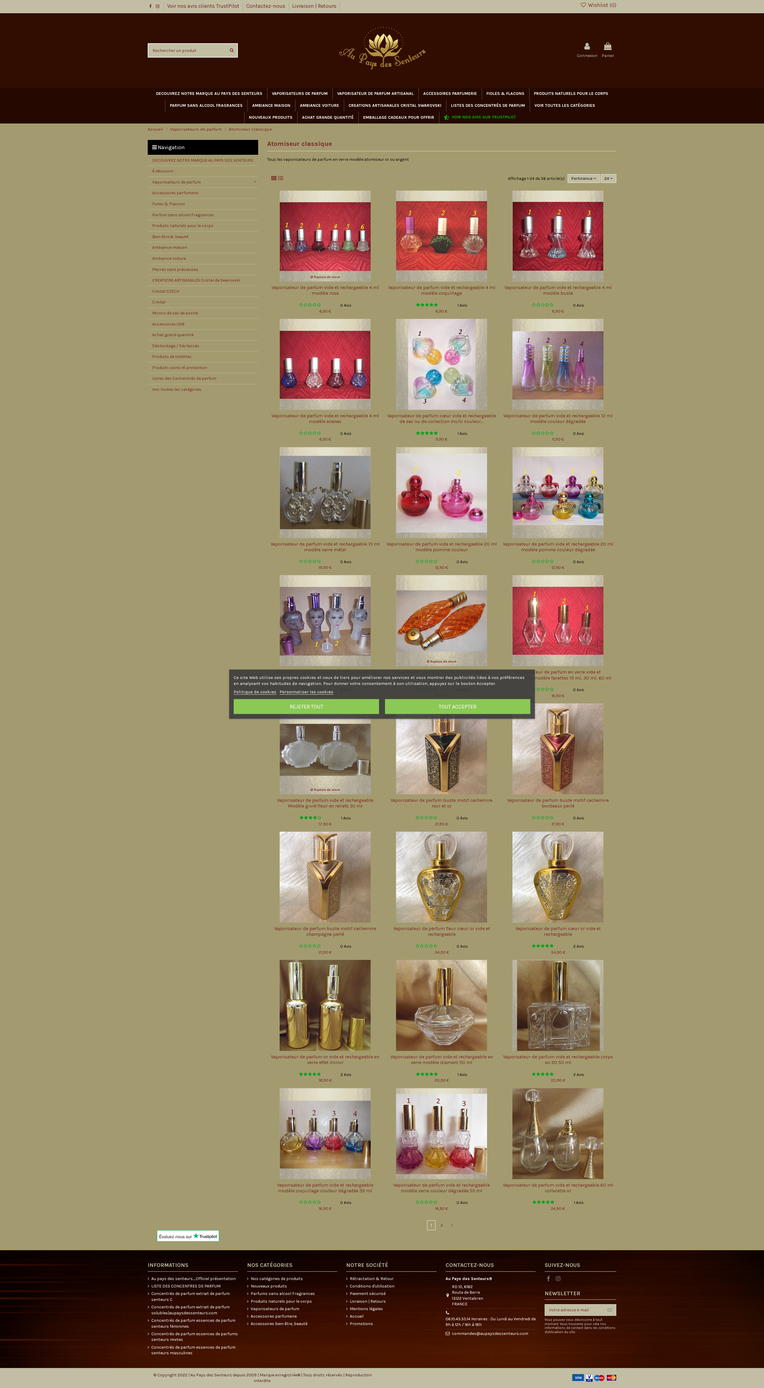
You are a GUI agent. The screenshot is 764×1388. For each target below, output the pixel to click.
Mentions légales (366, 1308)
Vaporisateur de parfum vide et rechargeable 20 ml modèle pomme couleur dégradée (558, 546)
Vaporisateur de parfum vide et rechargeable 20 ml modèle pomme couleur (441, 546)
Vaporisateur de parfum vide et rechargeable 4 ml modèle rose (325, 290)
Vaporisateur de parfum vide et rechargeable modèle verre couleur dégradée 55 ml (441, 1188)
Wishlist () (601, 5)
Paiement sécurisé (368, 1293)
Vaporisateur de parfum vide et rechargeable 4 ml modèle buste (558, 290)
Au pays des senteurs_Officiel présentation (193, 1278)
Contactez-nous (266, 6)
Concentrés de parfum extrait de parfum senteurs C (190, 1296)
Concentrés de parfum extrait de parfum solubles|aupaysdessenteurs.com (190, 1310)
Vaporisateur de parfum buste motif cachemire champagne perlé (325, 931)
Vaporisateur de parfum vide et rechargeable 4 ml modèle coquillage (441, 290)
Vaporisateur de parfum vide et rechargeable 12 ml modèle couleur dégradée (558, 418)
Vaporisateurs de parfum (275, 1308)
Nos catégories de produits (277, 1278)
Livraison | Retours (314, 6)
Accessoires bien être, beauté (279, 1323)
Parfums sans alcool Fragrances (283, 1293)
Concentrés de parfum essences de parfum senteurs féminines (193, 1323)
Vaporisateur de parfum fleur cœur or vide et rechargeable (441, 931)
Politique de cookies (255, 691)
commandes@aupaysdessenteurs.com (490, 1333)
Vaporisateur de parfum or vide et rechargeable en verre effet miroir (325, 1059)
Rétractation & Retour (372, 1278)
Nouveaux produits (269, 1286)
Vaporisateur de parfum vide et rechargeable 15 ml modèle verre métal (325, 546)
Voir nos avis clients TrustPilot (204, 6)
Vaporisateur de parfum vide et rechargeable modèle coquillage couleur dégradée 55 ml (325, 1188)
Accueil (356, 1316)
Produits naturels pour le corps (281, 1301)
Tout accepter (457, 706)
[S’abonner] (609, 1310)
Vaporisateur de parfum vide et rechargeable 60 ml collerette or (558, 1188)
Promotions (361, 1323)
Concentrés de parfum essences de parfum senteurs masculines (193, 1350)
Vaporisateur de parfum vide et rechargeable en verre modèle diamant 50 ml (441, 1059)
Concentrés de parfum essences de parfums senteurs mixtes (194, 1336)
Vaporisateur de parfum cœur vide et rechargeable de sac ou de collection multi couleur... (441, 418)
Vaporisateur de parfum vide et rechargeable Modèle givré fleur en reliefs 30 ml (325, 803)
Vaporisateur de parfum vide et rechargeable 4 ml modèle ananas (325, 418)
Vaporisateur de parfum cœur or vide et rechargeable (558, 931)
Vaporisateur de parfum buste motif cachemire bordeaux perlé (558, 803)
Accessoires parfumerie (274, 1316)
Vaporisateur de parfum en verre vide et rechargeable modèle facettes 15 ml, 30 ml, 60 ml (557, 674)
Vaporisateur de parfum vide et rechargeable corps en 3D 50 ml (558, 1059)
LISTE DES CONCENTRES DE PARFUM (186, 1286)
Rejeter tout (306, 706)
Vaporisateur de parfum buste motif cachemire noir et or (441, 803)
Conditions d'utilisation (372, 1286)
